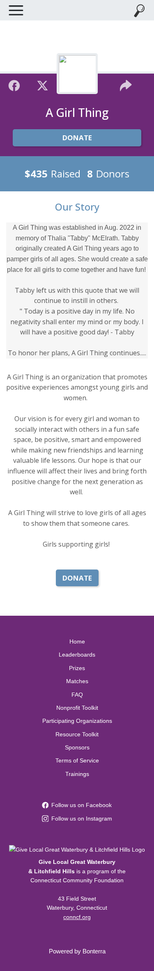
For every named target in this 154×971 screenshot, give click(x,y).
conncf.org (77, 917)
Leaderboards (77, 654)
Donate (77, 137)
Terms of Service (77, 760)
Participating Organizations (77, 721)
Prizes (77, 668)
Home (77, 641)
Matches (77, 681)
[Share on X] (42, 85)
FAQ (77, 694)
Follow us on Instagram (81, 818)
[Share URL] (126, 85)
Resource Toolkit (77, 734)
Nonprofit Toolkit (77, 707)
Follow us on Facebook (81, 805)
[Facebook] (14, 85)
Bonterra (94, 951)
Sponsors (77, 747)
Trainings (77, 774)
